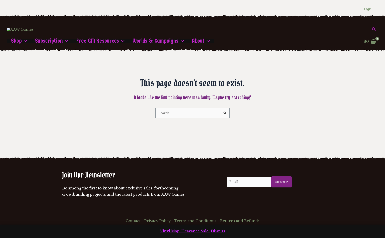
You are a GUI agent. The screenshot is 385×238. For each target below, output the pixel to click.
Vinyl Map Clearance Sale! (185, 231)
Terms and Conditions (195, 221)
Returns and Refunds (239, 221)
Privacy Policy (157, 221)
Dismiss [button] (218, 231)
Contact (133, 221)
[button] (374, 29)
